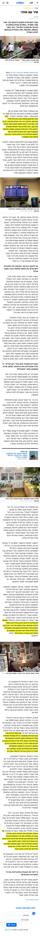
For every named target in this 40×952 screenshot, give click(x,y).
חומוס (36, 900)
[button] (31, 3)
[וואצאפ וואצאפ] (7, 3)
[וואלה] (20, 3)
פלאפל (32, 900)
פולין (27, 900)
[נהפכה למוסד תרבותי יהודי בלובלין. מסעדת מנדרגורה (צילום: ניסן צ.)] (20, 659)
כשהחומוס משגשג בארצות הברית (24, 73)
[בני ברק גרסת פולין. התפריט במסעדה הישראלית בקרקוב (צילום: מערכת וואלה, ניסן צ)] (20, 195)
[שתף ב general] (3, 3)
